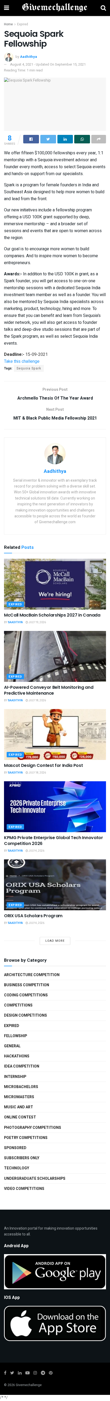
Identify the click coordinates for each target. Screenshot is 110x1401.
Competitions (18, 1005)
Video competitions (24, 1188)
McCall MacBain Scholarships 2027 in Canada (52, 615)
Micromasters (19, 1097)
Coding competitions (26, 995)
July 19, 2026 (37, 622)
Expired (22, 24)
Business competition (26, 985)
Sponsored (15, 1148)
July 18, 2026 (37, 700)
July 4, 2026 (36, 851)
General (12, 1046)
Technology (16, 1168)
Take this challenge (22, 361)
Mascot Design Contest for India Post (43, 765)
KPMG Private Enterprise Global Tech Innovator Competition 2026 (53, 841)
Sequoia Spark (29, 368)
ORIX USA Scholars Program (33, 916)
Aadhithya (28, 56)
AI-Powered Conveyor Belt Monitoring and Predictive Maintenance (48, 690)
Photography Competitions (32, 1127)
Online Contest (20, 1117)
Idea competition (21, 1066)
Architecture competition (32, 975)
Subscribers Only (21, 1158)
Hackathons (16, 1056)
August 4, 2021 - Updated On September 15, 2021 (48, 64)
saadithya (15, 622)
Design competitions (25, 1015)
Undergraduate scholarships (34, 1178)
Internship (15, 1077)
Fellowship (15, 1036)
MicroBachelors (21, 1087)
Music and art (18, 1107)
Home (8, 24)
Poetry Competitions (26, 1138)
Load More (55, 941)
